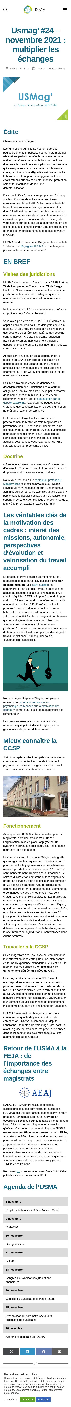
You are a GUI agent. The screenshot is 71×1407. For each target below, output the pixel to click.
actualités (48, 68)
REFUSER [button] (43, 1399)
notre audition (40, 584)
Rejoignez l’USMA (32, 246)
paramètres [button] (11, 1399)
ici (18, 1171)
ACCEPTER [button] (28, 1399)
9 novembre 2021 (19, 68)
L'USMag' (60, 68)
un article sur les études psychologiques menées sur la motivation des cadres (31, 706)
